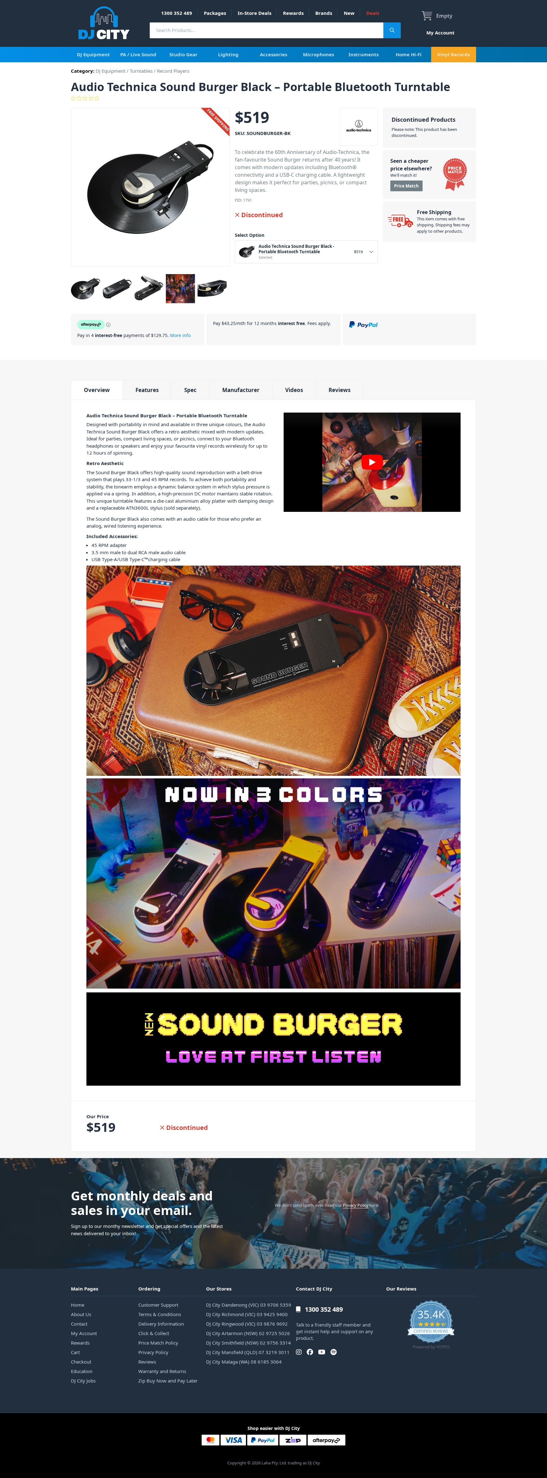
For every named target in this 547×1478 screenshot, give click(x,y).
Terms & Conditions (159, 1314)
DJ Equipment (93, 54)
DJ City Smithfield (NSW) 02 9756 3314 (248, 1343)
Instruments (364, 54)
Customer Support (158, 1305)
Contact (79, 1324)
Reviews (339, 390)
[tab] (97, 390)
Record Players (173, 71)
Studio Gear (183, 54)
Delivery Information (161, 1324)
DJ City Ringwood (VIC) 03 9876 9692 (247, 1324)
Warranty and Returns (162, 1371)
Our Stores (218, 1288)
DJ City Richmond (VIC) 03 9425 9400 (247, 1314)
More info (180, 335)
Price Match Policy (158, 1343)
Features (147, 390)
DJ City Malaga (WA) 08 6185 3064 (244, 1361)
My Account (440, 32)
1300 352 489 (176, 13)
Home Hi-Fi (409, 54)
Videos (294, 390)
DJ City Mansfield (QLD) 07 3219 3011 (248, 1352)
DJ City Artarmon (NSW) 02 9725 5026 (248, 1333)
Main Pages (84, 1288)
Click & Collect (153, 1333)
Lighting (228, 54)
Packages (215, 13)
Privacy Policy (355, 1205)
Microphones (318, 54)
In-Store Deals (254, 13)
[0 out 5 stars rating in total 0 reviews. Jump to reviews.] (273, 98)
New (349, 13)
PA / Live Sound (138, 54)
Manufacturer (241, 390)
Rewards (293, 13)
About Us (81, 1314)
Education (81, 1371)
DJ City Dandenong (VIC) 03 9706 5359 (248, 1305)
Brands (323, 13)
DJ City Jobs (83, 1380)
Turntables (141, 71)
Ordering (149, 1288)
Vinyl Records (453, 54)
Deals (372, 13)
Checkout (81, 1361)
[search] (266, 30)
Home (77, 1305)
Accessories (273, 54)
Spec (190, 390)
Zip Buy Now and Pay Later (168, 1380)
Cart (75, 1352)
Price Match (406, 186)
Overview (97, 390)
